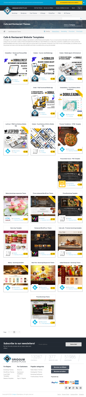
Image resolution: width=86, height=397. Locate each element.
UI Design (42, 13)
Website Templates (9, 378)
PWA (59, 13)
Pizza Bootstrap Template (70, 193)
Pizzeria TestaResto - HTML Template (70, 124)
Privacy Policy (65, 394)
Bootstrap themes (73, 220)
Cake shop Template (16, 228)
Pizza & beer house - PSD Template (70, 158)
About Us (19, 369)
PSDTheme (71, 183)
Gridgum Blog (74, 394)
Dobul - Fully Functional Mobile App (43, 87)
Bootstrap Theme (45, 289)
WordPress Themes (9, 372)
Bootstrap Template (18, 289)
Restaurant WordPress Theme (43, 228)
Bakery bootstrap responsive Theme (16, 193)
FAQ (18, 376)
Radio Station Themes (36, 369)
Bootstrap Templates (73, 150)
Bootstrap (14, 13)
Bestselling (64, 31)
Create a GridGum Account (62, 8)
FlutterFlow (52, 13)
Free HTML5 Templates (7, 375)
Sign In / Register (21, 378)
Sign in (73, 8)
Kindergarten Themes (36, 372)
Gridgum (15, 79)
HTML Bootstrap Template (47, 323)
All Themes (67, 13)
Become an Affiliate (48, 8)
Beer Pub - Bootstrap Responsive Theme (43, 262)
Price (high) (79, 31)
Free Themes (33, 13)
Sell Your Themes (38, 8)
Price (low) (71, 31)
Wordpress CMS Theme (47, 220)
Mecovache (71, 114)
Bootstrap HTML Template (74, 254)
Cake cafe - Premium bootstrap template (70, 228)
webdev (42, 218)
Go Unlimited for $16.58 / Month (69, 2)
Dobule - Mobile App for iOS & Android (70, 53)
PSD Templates (72, 185)
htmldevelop (16, 218)
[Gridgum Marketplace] (7, 11)
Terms (59, 394)
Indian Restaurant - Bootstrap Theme (70, 262)
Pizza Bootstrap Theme (43, 297)
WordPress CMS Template (47, 254)
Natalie (42, 151)
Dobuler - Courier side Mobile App (43, 53)
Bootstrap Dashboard (36, 374)
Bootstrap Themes (9, 369)
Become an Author (60, 371)
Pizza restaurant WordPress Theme (43, 193)
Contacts (81, 394)
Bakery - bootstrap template (16, 262)
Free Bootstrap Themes (37, 376)
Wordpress (23, 13)
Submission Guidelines (20, 373)
